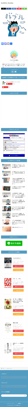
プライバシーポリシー (11, 403)
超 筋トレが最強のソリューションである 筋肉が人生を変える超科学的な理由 (18, 300)
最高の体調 (15, 322)
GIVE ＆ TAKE (17, 278)
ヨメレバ (20, 259)
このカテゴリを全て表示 (14, 152)
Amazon (18, 270)
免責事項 (19, 403)
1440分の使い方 (17, 258)
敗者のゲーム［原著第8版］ (18, 344)
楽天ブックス (18, 266)
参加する (22, 153)
